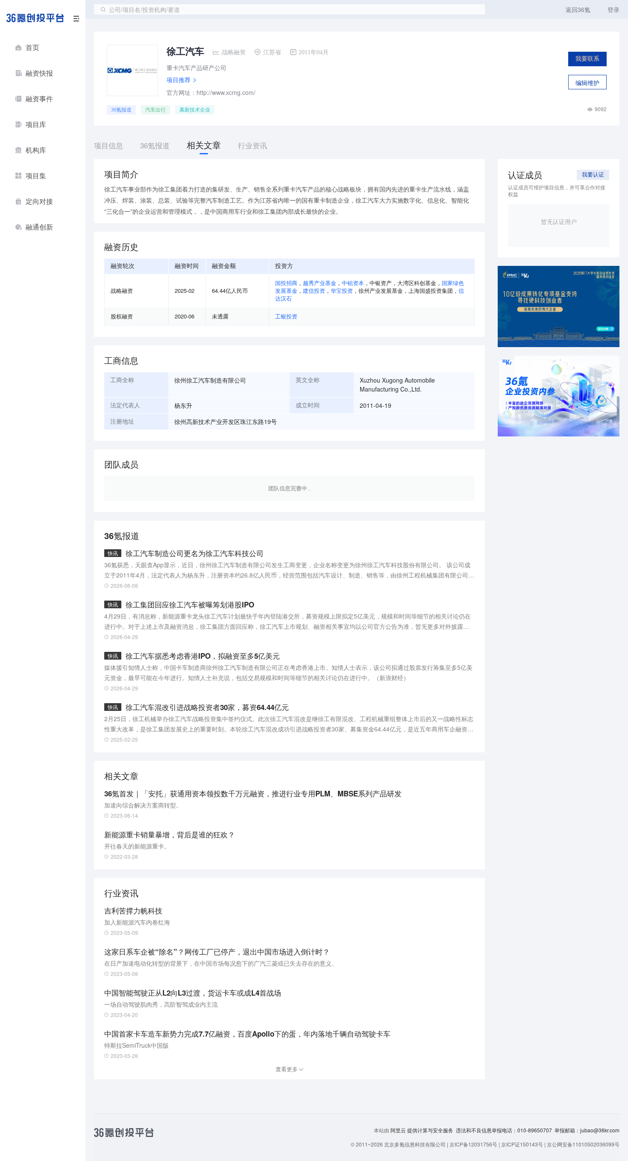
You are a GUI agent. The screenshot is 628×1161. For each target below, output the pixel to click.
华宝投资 (342, 290)
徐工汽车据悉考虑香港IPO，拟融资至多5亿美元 (203, 656)
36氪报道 (121, 110)
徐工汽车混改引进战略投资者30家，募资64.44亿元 (207, 707)
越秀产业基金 (319, 283)
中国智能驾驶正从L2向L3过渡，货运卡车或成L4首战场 (192, 992)
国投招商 (286, 283)
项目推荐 (179, 79)
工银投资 (286, 316)
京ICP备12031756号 (473, 1144)
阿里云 (398, 1130)
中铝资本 (353, 283)
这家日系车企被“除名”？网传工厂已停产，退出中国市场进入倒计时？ (217, 951)
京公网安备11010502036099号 (583, 1144)
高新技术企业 (194, 110)
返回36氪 (578, 9)
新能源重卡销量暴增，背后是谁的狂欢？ (169, 834)
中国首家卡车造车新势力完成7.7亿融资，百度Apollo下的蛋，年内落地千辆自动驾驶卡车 (247, 1033)
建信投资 (314, 290)
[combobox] (289, 9)
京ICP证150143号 (522, 1144)
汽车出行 (155, 110)
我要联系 (587, 59)
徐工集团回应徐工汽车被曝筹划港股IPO (190, 604)
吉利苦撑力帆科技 (133, 910)
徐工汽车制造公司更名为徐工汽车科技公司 (195, 553)
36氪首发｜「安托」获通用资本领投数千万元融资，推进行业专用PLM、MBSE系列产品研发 (253, 793)
